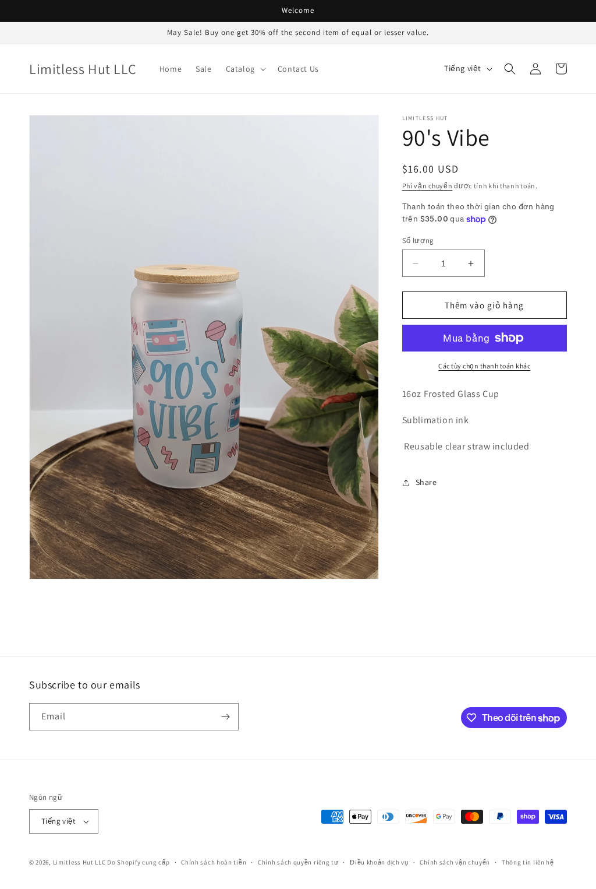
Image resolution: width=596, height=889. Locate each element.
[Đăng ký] (225, 716)
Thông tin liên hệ (528, 862)
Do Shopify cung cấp (138, 862)
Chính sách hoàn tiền (213, 862)
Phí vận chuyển (427, 185)
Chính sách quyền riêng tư (298, 862)
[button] (245, 69)
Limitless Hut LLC (79, 862)
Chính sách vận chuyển (455, 862)
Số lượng (418, 240)
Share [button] (426, 482)
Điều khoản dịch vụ (379, 862)
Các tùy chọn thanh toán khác (484, 365)
